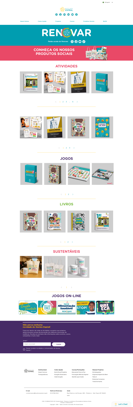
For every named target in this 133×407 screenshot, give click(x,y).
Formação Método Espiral (80, 374)
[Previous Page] (56, 102)
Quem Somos (42, 372)
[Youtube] (79, 41)
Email (25, 340)
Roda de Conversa (98, 379)
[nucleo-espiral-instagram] (56, 14)
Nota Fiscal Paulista (60, 372)
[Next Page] (77, 102)
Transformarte (97, 381)
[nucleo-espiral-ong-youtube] (72, 14)
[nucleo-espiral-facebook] (60, 14)
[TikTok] (83, 41)
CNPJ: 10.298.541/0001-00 (48, 401)
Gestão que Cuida (78, 377)
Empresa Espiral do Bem (100, 374)
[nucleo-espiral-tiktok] (76, 14)
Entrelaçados (96, 372)
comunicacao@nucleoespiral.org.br (36, 393)
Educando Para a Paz (78, 372)
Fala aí (94, 377)
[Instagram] (72, 41)
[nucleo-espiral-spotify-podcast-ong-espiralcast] (64, 14)
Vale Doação (58, 377)
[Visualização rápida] (31, 82)
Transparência (43, 374)
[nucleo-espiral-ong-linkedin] (68, 14)
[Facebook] (76, 41)
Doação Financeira (60, 374)
